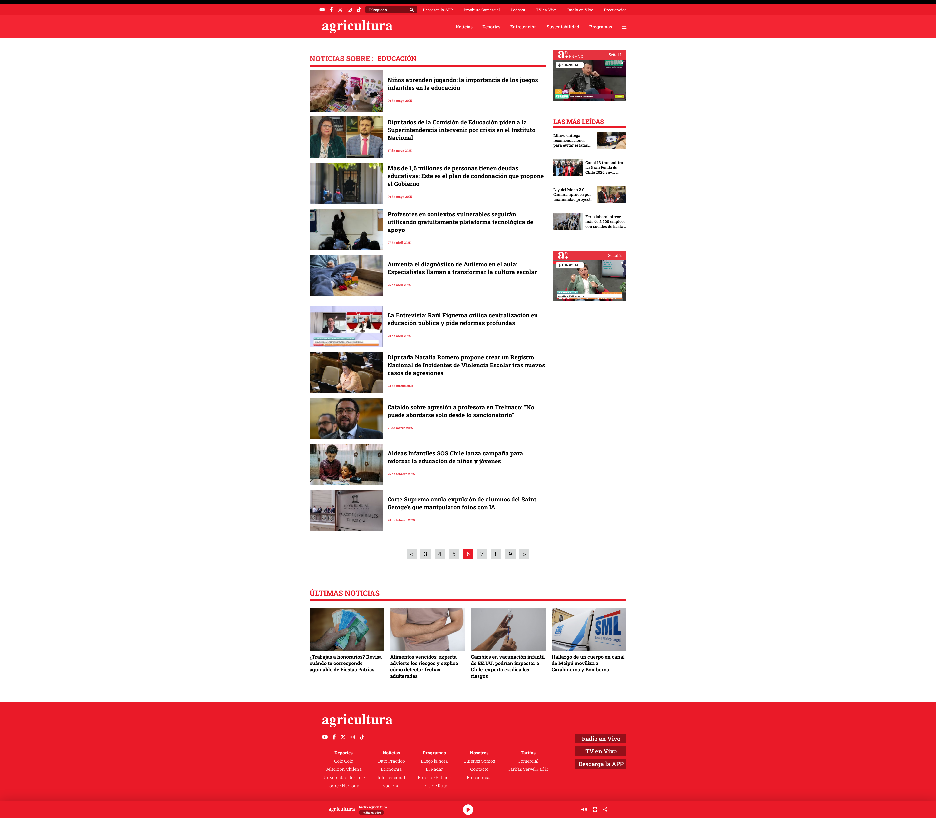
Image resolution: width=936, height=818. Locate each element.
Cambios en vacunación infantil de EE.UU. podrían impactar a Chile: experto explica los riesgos (508, 666)
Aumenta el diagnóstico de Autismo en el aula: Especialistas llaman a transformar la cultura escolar (462, 268)
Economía (391, 769)
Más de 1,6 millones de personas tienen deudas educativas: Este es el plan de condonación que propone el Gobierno (466, 176)
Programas (600, 26)
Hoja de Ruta (434, 786)
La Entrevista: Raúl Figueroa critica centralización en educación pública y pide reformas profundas (463, 319)
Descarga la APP (438, 9)
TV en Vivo (546, 10)
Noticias (464, 26)
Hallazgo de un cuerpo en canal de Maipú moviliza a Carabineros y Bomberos (588, 663)
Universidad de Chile (343, 777)
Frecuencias (615, 10)
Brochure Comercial (482, 10)
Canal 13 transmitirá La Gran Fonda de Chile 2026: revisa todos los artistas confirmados (604, 167)
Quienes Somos (479, 761)
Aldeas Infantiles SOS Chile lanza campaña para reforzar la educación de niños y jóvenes (455, 457)
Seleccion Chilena (343, 769)
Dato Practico (391, 761)
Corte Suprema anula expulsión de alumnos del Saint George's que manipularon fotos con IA (462, 503)
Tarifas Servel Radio (528, 769)
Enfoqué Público (434, 777)
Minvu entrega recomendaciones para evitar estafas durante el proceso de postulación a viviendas (572, 140)
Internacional (391, 777)
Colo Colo (343, 761)
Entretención (523, 26)
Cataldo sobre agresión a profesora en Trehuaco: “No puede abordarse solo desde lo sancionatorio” (461, 411)
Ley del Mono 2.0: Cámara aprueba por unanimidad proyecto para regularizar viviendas (573, 194)
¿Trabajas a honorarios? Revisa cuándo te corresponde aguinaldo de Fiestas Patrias (346, 663)
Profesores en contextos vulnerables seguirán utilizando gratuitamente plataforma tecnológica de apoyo (460, 222)
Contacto (479, 769)
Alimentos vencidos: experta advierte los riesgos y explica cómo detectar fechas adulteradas (424, 666)
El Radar (434, 769)
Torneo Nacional (344, 786)
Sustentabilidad (563, 26)
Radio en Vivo (580, 10)
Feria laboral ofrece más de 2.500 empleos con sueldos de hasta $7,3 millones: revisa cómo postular (605, 221)
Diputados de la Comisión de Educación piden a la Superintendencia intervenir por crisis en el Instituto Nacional (462, 130)
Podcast (518, 10)
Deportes (491, 26)
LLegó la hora (434, 761)
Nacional (391, 786)
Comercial (528, 761)
